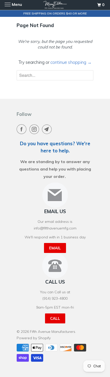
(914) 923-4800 (55, 298)
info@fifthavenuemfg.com (55, 228)
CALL (55, 318)
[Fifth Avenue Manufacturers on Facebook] (22, 129)
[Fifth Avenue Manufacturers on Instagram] (35, 129)
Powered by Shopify (34, 338)
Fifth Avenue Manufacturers (52, 331)
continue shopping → (71, 62)
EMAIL (55, 248)
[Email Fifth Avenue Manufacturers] (48, 129)
